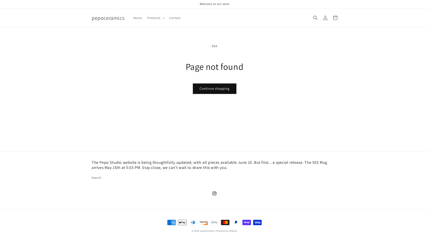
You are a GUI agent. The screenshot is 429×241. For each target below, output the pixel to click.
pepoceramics (207, 230)
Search (96, 178)
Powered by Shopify (227, 230)
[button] (155, 18)
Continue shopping (215, 88)
